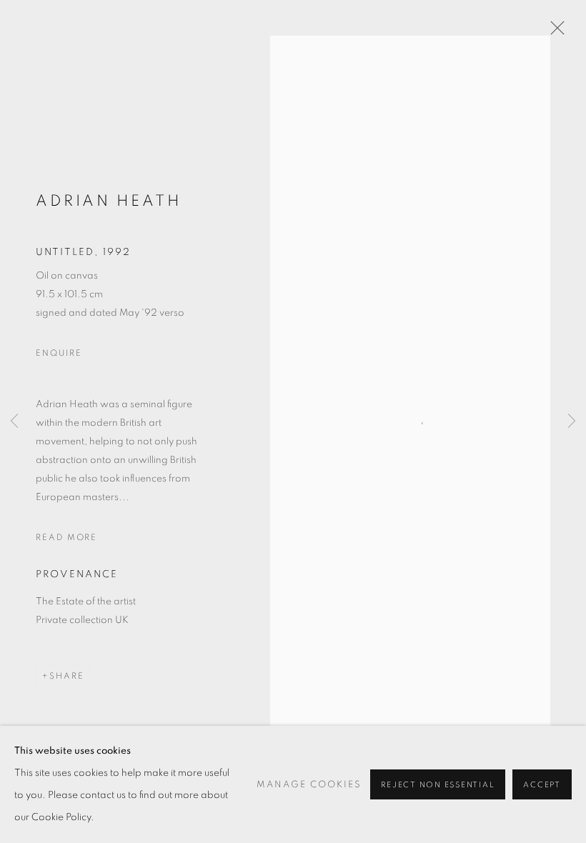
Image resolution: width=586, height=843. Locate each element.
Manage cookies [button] (309, 784)
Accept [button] (542, 785)
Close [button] (554, 32)
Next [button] (571, 421)
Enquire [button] (58, 353)
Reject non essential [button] (438, 785)
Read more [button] (66, 537)
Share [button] (66, 676)
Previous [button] (14, 421)
